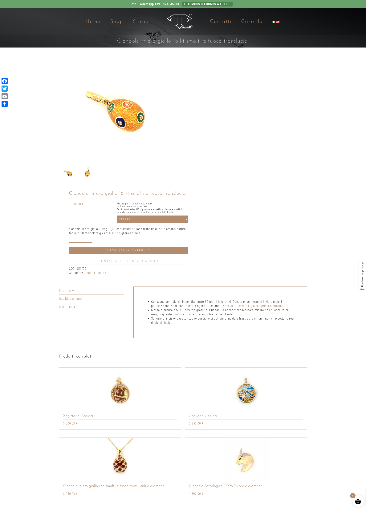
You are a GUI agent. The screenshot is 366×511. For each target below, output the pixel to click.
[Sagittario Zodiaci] (120, 390)
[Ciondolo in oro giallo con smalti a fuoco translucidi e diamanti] (120, 461)
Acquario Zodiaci (203, 416)
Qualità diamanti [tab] (70, 298)
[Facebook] (4, 81)
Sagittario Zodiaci (78, 416)
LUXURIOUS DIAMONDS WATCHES (207, 4)
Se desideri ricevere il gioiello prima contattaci (252, 306)
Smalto (101, 273)
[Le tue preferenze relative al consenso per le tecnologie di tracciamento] (362, 276)
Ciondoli (89, 273)
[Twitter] (4, 88)
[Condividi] (4, 104)
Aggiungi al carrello (129, 250)
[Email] (4, 96)
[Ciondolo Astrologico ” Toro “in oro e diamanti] (246, 461)
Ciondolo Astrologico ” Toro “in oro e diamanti (226, 486)
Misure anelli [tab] (67, 307)
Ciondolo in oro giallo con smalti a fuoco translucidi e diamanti (114, 486)
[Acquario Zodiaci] (246, 390)
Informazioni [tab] (67, 290)
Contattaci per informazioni (128, 261)
